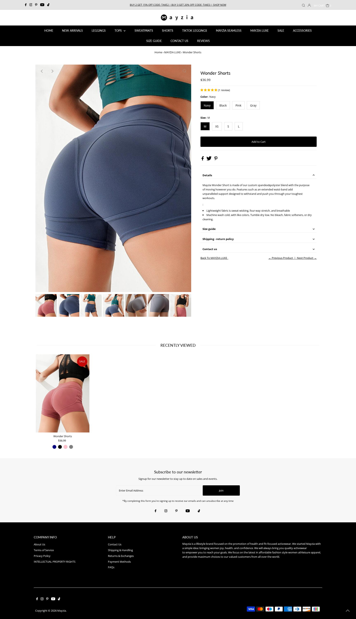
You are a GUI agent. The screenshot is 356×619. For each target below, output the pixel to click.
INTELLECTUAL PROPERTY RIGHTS (54, 561)
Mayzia (61, 610)
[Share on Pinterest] (216, 159)
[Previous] (42, 71)
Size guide (209, 229)
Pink (238, 105)
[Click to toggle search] (303, 5)
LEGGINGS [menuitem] (99, 30)
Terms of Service (44, 550)
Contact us (210, 249)
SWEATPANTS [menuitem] (144, 30)
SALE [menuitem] (281, 30)
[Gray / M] (71, 447)
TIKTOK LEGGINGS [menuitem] (194, 30)
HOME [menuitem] (48, 30)
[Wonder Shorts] (62, 393)
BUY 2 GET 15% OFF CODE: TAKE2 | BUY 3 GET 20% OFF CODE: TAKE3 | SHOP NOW (178, 5)
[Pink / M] (65, 447)
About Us (39, 544)
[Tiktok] (48, 5)
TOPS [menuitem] (119, 30)
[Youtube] (42, 5)
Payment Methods (119, 561)
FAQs (111, 567)
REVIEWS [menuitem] (203, 41)
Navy (207, 105)
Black (223, 105)
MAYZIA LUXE (172, 52)
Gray (253, 105)
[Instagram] (30, 5)
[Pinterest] (36, 5)
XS (217, 126)
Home (158, 52)
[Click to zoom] (184, 71)
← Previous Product (280, 258)
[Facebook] (26, 5)
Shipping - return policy (218, 239)
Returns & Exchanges (121, 556)
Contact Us (114, 544)
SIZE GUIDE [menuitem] (154, 41)
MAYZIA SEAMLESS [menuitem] (228, 30)
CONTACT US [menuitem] (179, 41)
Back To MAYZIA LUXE (213, 258)
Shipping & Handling (120, 550)
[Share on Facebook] (202, 159)
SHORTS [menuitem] (167, 30)
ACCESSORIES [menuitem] (302, 30)
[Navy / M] (54, 447)
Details (207, 175)
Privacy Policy (42, 556)
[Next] (52, 71)
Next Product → (307, 258)
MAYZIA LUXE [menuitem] (259, 30)
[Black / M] (60, 447)
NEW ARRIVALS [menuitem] (72, 30)
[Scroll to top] (348, 611)
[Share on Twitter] (209, 159)
